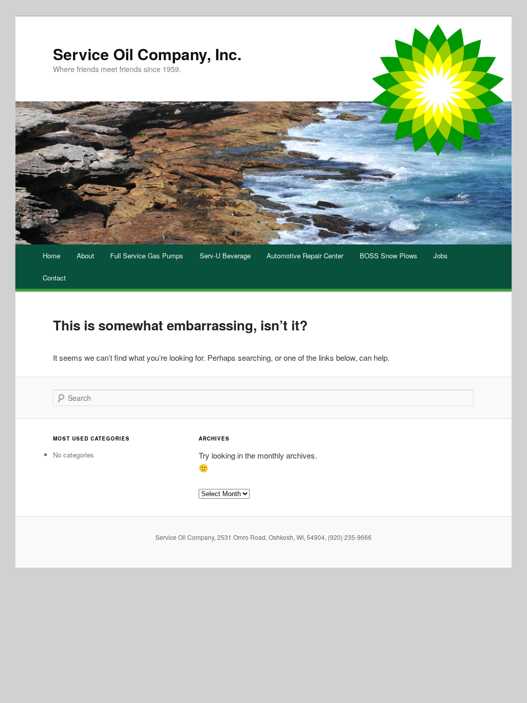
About (85, 255)
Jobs (440, 255)
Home (51, 255)
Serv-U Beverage (225, 255)
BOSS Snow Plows (388, 255)
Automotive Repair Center (305, 255)
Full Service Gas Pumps (146, 255)
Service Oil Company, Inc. (147, 54)
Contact (54, 278)
